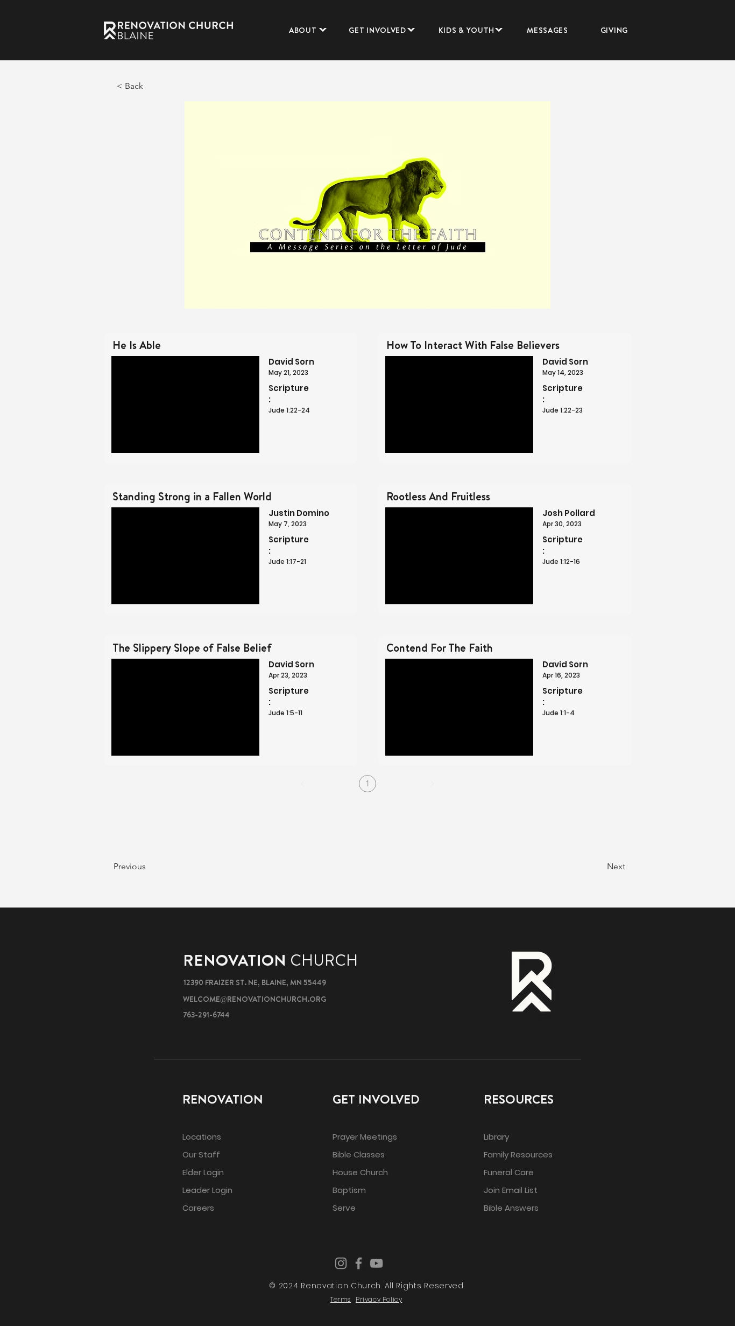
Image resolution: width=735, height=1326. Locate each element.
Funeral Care (509, 1172)
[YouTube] (376, 1263)
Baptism (349, 1190)
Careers (198, 1207)
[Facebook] (358, 1263)
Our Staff (201, 1154)
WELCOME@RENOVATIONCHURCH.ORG (254, 999)
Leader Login (207, 1190)
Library (496, 1136)
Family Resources (518, 1154)
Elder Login (203, 1172)
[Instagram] (341, 1263)
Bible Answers (511, 1207)
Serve (344, 1207)
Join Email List (511, 1190)
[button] (303, 30)
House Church (360, 1172)
